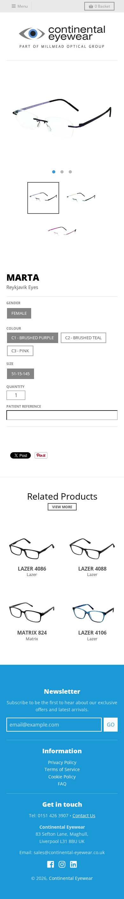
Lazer (32, 574)
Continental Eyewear (71, 878)
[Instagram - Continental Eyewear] (62, 864)
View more (62, 506)
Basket (102, 6)
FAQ (62, 784)
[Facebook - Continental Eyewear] (50, 864)
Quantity (15, 386)
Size (9, 363)
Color (12, 326)
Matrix (32, 639)
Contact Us (83, 815)
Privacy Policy (62, 762)
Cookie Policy (62, 777)
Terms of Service (62, 769)
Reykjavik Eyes (22, 287)
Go (110, 724)
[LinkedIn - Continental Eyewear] (73, 864)
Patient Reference (23, 406)
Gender (13, 302)
